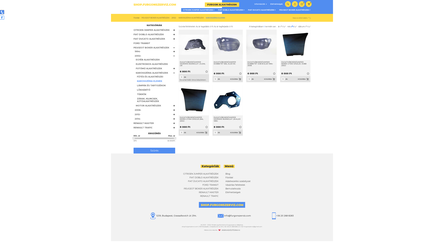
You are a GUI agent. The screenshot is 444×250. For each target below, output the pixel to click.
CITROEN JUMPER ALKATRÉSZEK (198, 10)
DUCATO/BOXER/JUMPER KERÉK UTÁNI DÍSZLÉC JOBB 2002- (293, 64)
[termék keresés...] (288, 4)
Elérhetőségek (276, 4)
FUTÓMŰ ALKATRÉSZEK (149, 68)
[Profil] (295, 4)
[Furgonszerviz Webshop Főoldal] (177, 5)
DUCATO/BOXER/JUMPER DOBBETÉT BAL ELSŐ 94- (225, 63)
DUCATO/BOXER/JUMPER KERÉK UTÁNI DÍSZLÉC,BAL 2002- (192, 119)
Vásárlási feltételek (235, 185)
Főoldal (136, 18)
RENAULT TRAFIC (143, 127)
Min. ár (137, 136)
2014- (138, 119)
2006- (138, 110)
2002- (174, 18)
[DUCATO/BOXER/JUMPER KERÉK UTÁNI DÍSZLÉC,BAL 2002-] (194, 100)
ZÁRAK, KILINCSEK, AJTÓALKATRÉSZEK (148, 100)
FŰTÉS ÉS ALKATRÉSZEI (150, 76)
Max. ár (171, 136)
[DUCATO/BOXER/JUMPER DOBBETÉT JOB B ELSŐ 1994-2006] (261, 45)
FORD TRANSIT (142, 43)
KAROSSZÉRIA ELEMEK (149, 81)
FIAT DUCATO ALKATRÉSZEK (261, 10)
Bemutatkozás (233, 188)
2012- (138, 114)
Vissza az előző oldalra (300, 18)
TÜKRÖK (141, 94)
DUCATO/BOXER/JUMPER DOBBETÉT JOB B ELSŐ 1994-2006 (260, 64)
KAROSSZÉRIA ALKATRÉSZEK (191, 18)
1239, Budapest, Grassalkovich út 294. (176, 215)
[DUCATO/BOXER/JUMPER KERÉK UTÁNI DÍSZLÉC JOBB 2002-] (295, 45)
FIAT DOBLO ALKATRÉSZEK (230, 10)
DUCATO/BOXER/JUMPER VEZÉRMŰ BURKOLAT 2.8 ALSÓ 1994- (227, 119)
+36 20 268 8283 (285, 215)
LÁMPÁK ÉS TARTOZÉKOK (151, 85)
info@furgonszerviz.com (237, 215)
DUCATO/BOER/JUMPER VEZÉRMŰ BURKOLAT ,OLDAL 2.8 (192, 64)
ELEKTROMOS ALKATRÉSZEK (152, 64)
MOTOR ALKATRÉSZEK (148, 105)
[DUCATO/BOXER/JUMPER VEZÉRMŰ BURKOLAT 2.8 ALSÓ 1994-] (228, 100)
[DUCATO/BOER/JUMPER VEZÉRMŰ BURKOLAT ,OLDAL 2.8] (194, 45)
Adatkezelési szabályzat (238, 181)
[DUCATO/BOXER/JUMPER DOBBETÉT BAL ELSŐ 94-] (228, 45)
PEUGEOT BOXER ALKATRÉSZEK (294, 10)
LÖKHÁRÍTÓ (143, 90)
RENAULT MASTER (144, 123)
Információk (259, 4)
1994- (138, 51)
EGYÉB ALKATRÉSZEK (148, 59)
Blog (227, 174)
